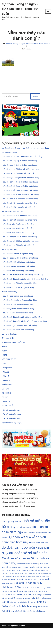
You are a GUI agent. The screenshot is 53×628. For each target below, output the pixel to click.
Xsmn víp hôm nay (9, 292)
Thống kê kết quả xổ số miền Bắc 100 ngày (22, 602)
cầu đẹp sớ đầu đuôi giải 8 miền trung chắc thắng (23, 275)
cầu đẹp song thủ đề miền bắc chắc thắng (20, 237)
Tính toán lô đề (8, 338)
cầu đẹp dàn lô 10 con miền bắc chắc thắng (20, 199)
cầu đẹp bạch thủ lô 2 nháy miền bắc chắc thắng (22, 156)
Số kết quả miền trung (12, 414)
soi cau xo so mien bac (19, 579)
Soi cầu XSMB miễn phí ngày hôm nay (36, 595)
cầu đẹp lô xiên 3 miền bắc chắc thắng (18, 228)
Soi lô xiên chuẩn (39, 598)
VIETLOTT (6, 363)
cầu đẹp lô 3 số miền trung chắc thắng (18, 270)
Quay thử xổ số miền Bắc (9, 573)
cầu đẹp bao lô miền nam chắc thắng (18, 296)
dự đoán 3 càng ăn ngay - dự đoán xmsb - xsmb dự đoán (28, 43)
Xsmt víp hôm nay (9, 249)
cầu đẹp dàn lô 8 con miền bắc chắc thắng (20, 220)
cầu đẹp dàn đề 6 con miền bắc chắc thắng (20, 186)
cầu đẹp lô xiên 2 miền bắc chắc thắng (18, 224)
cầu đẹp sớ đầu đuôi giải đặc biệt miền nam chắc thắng (25, 321)
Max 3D (6, 372)
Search (35, 96)
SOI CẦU (5, 389)
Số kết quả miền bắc (11, 410)
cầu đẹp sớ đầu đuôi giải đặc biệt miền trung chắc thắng (25, 279)
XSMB (4, 346)
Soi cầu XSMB (15, 594)
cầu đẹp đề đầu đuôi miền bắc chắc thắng (19, 216)
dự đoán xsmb (12, 547)
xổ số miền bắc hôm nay (36, 611)
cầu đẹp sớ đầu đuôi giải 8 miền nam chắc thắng (22, 317)
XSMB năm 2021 (43, 606)
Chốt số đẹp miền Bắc (24, 527)
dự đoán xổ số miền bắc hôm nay (25, 564)
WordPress (20, 625)
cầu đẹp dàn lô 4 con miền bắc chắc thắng (20, 203)
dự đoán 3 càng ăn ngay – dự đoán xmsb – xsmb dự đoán (25, 148)
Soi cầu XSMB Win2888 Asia (24, 598)
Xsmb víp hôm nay (9, 152)
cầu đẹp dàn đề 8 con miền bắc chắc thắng (20, 190)
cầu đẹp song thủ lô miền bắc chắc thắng (19, 245)
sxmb (5, 601)
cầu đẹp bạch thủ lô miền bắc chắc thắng (19, 173)
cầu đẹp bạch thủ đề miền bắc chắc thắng (20, 165)
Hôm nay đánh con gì (12, 570)
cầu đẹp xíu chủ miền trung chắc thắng (18, 287)
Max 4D (6, 376)
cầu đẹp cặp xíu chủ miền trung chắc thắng (20, 258)
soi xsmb (48, 598)
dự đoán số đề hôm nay (38, 543)
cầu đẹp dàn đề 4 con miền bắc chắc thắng (20, 182)
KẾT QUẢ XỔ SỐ (9, 359)
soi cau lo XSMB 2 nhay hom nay (27, 573)
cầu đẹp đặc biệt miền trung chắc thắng (19, 262)
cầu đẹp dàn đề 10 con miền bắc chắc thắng (21, 194)
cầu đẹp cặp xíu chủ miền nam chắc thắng (20, 300)
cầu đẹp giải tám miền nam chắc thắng (18, 308)
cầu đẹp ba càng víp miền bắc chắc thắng (20, 161)
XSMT (4, 355)
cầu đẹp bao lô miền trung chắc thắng (18, 254)
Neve (4, 625)
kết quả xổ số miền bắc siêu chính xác (34, 570)
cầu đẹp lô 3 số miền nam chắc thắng (18, 313)
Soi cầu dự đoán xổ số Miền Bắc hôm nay (32, 588)
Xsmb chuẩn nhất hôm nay (13, 211)
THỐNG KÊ (7, 385)
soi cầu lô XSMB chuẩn (38, 591)
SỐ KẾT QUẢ (7, 406)
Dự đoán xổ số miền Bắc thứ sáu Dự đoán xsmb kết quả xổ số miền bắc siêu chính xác (26, 567)
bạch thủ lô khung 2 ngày (12, 423)
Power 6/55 (7, 380)
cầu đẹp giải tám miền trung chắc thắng (19, 266)
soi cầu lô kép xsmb (25, 591)
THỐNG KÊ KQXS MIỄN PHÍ (14, 342)
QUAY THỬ (7, 401)
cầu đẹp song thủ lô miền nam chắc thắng (20, 325)
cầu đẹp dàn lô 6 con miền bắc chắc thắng (20, 207)
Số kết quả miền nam (11, 418)
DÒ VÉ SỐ (6, 393)
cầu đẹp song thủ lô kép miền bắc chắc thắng (21, 241)
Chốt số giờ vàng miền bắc (11, 522)
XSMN (4, 351)
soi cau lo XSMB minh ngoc (31, 576)
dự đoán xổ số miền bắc (28, 553)
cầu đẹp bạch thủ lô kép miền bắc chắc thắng (21, 169)
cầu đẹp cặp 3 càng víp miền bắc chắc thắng (21, 178)
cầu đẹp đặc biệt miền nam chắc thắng (18, 304)
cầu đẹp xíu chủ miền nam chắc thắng (18, 330)
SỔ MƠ (5, 397)
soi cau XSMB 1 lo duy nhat (36, 579)
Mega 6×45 (7, 368)
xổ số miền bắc (20, 611)
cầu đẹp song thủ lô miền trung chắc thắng (20, 283)
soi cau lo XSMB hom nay (14, 576)
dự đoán (24, 532)
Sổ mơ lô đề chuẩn (9, 334)
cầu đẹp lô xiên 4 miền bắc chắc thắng (18, 232)
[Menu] (48, 11)
